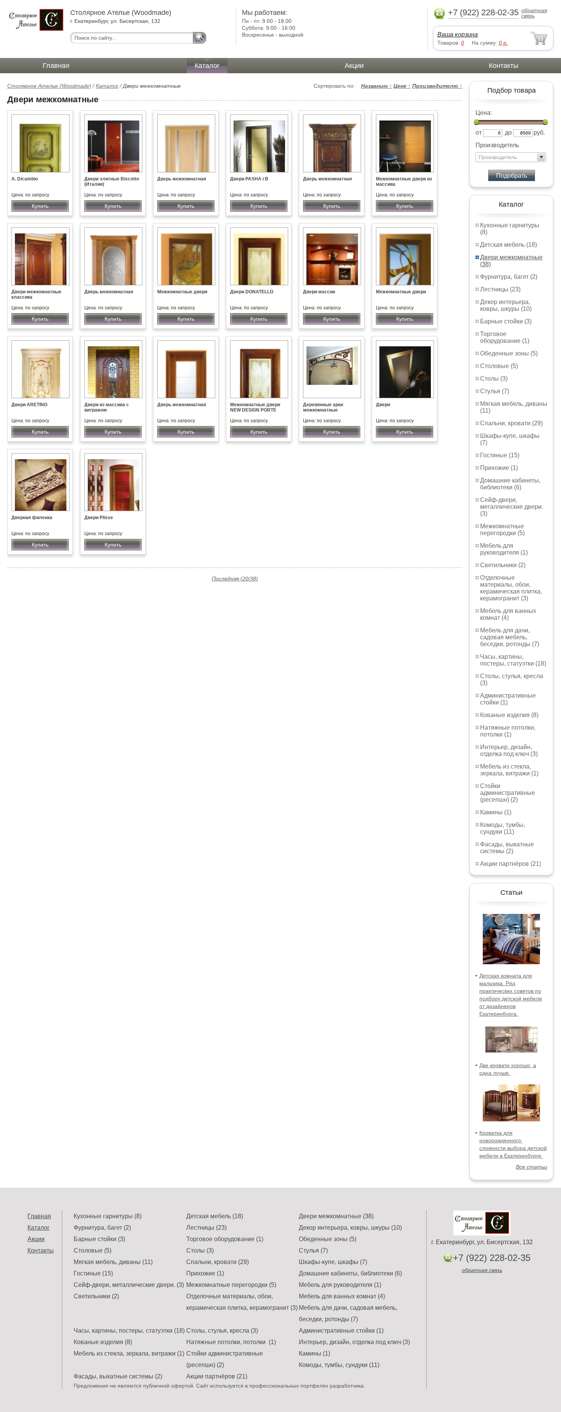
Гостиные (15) (499, 455)
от (479, 132)
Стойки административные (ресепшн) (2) (507, 793)
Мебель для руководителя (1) (504, 549)
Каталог (207, 65)
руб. (539, 132)
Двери (383, 404)
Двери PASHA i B (249, 179)
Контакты (503, 65)
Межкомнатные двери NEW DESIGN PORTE (255, 407)
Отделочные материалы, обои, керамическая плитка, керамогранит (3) (511, 587)
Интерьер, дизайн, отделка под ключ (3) (509, 750)
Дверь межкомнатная (181, 179)
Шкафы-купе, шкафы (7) (333, 1262)
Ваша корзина (457, 34)
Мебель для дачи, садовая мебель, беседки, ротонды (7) (509, 637)
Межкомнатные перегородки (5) (502, 529)
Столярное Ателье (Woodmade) (49, 86)
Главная (56, 65)
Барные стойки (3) (506, 321)
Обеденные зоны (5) (509, 353)
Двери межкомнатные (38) (336, 1216)
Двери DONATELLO (251, 291)
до (508, 132)
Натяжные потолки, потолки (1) (507, 731)
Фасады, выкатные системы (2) (507, 847)
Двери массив (319, 291)
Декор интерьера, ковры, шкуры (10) (506, 305)
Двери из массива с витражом (106, 407)
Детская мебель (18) (508, 244)
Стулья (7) (494, 391)
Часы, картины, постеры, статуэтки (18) (513, 660)
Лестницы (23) (500, 289)
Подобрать (511, 175)
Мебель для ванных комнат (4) (508, 614)
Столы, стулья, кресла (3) (222, 1330)
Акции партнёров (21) (510, 863)
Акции (354, 65)
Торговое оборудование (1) (504, 337)
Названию (376, 86)
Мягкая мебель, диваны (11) (113, 1262)
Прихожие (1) (499, 468)
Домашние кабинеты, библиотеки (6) (510, 484)
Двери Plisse (98, 517)
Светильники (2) (503, 565)
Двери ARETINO (29, 404)
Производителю (437, 86)
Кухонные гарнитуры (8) (108, 1216)
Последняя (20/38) (235, 579)
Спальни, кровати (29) (511, 423)
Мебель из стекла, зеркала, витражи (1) (509, 770)
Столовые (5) (499, 366)
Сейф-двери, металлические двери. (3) (511, 507)
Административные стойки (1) (341, 1330)
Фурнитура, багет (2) (508, 276)
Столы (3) (494, 378)
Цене (402, 86)
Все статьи (531, 1167)
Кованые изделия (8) (509, 715)
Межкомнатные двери (182, 291)
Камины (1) (495, 812)
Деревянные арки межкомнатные (323, 407)
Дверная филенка (31, 517)
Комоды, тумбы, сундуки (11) (502, 828)
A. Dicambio (24, 179)
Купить (40, 206)
